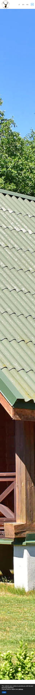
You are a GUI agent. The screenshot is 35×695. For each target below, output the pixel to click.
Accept (4, 692)
